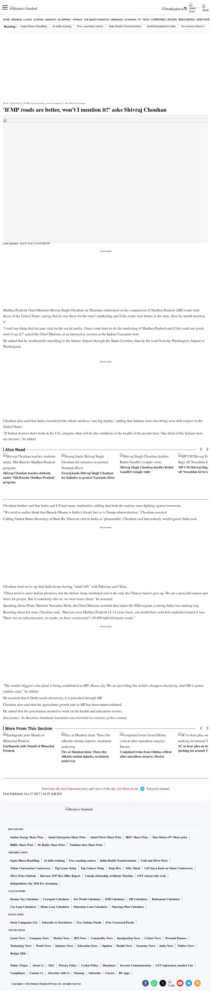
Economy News (145, 946)
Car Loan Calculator (23, 907)
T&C (51, 965)
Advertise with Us (59, 973)
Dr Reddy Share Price (51, 845)
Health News (124, 946)
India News (16, 103)
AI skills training (62, 26)
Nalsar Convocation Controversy (30, 868)
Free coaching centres (90, 26)
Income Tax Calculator (24, 899)
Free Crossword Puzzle (120, 922)
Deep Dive (203, 19)
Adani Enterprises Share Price (67, 837)
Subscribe (95, 973)
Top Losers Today (65, 868)
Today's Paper (19, 965)
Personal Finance (176, 938)
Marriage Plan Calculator (128, 907)
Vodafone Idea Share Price (86, 845)
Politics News (186, 946)
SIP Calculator (138, 899)
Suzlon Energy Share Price (27, 837)
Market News (61, 938)
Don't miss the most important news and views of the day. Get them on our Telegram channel (105, 788)
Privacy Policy (68, 965)
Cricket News (152, 938)
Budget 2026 (18, 953)
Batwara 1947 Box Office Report (60, 876)
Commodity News (102, 938)
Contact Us (36, 973)
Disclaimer (109, 965)
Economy (130, 19)
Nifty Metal (132, 868)
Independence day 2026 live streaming (33, 883)
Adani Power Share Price (105, 837)
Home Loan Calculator (55, 907)
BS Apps (124, 973)
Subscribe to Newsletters (57, 922)
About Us (38, 965)
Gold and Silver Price (154, 860)
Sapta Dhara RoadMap (34, 26)
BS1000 (172, 19)
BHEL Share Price (21, 845)
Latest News (17, 938)
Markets (50, 19)
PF (139, 19)
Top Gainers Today (92, 868)
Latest (27, 19)
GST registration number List (174, 965)
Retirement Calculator (166, 899)
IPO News (80, 938)
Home (6, 19)
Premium (16, 19)
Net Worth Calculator (87, 899)
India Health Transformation (125, 26)
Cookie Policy (89, 965)
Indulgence (186, 19)
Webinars (117, 19)
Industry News (64, 946)
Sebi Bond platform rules (161, 26)
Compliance (17, 973)
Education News (87, 946)
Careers (110, 973)
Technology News (21, 946)
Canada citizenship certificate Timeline (109, 876)
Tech (146, 19)
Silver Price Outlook (23, 876)
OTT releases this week (151, 876)
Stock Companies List (24, 922)
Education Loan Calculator (91, 907)
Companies (158, 19)
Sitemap (79, 973)
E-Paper (38, 19)
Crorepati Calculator (56, 899)
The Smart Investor (96, 19)
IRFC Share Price (137, 837)
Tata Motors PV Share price (169, 837)
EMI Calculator (115, 899)
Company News (39, 938)
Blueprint (64, 19)
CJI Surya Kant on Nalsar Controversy (168, 868)
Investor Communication (135, 965)
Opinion (77, 19)
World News (43, 946)
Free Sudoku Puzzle (88, 922)
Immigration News (128, 938)
